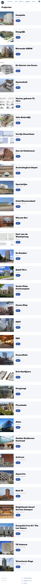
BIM (16, 1)
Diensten (10, 1)
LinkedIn (24, 583)
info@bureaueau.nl (27, 580)
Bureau (34, 1)
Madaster (21, 1)
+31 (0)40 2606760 (27, 578)
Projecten (27, 1)
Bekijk (18, 20)
